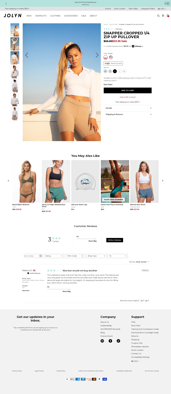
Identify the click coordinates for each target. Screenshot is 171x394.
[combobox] (54, 256)
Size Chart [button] (108, 84)
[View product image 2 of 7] (14, 50)
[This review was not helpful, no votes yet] (146, 300)
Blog (103, 332)
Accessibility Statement (124, 371)
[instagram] (102, 341)
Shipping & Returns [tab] (114, 114)
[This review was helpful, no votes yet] (141, 300)
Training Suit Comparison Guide (145, 329)
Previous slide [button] (6, 3)
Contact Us (136, 353)
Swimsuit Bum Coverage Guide (145, 332)
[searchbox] (30, 256)
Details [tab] (109, 108)
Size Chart (135, 325)
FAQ (133, 322)
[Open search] (158, 15)
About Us (105, 322)
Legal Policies (39, 371)
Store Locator (119, 9)
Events (108, 9)
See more (25, 290)
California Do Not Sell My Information (90, 371)
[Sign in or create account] (163, 16)
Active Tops (113, 24)
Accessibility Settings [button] (140, 357)
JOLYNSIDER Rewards (110, 329)
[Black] (111, 57)
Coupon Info (136, 343)
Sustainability (106, 325)
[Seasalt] (105, 57)
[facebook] (110, 341)
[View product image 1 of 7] (14, 36)
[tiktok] (118, 341)
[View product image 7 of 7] (14, 119)
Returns (134, 336)
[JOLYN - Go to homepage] (12, 16)
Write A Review (114, 240)
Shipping (135, 339)
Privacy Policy (17, 371)
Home (106, 24)
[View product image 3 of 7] (14, 64)
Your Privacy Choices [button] (152, 371)
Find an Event (107, 336)
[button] (167, 18)
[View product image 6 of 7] (14, 105)
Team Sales (133, 9)
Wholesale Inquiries (140, 346)
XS (105, 71)
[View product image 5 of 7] (14, 92)
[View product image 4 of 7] (14, 78)
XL (124, 71)
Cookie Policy (60, 371)
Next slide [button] (165, 3)
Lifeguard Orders (148, 9)
